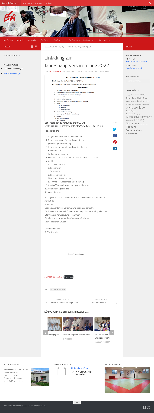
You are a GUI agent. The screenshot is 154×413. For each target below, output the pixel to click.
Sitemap (38, 3)
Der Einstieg (8, 40)
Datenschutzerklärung (10, 3)
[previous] (45, 332)
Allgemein (50, 47)
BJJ (63, 47)
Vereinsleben (134, 130)
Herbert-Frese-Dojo (79, 368)
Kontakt (48, 3)
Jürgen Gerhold (54, 72)
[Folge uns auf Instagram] (35, 46)
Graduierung (143, 100)
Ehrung (142, 95)
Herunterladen (69, 277)
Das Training (59, 40)
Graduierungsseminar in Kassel (76, 335)
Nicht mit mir (129, 120)
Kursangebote (104, 40)
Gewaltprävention (131, 101)
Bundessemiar (135, 95)
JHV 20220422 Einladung (53, 277)
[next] (111, 332)
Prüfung (139, 120)
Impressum (27, 3)
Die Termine (73, 40)
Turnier (131, 127)
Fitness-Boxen (131, 98)
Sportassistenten (143, 124)
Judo (89, 47)
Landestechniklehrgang (133, 114)
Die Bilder (20, 40)
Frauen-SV (71, 47)
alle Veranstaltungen (12, 73)
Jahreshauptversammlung (142, 104)
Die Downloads (89, 40)
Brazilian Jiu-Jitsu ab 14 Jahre (136, 61)
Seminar (131, 123)
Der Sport (44, 40)
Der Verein (31, 40)
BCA (58, 47)
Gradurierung (130, 104)
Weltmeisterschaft (131, 134)
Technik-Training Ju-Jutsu (134, 68)
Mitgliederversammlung (57, 289)
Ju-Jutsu (81, 47)
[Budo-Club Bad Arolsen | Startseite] (10, 16)
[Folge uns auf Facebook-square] (32, 46)
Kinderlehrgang (130, 111)
